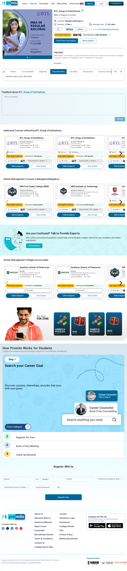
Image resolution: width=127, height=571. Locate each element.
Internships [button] (43, 4)
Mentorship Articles (69, 538)
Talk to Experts (17, 166)
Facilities (74, 72)
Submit (120, 119)
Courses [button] (33, 4)
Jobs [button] (53, 4)
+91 (37, 479)
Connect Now (34, 246)
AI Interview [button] (74, 4)
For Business (116, 3)
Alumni (13, 72)
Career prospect (105, 72)
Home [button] (24, 4)
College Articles (67, 526)
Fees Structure (58, 72)
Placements (88, 72)
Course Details (28, 72)
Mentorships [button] (62, 4)
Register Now (63, 497)
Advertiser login (67, 518)
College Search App (43, 547)
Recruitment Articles (43, 534)
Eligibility (43, 72)
